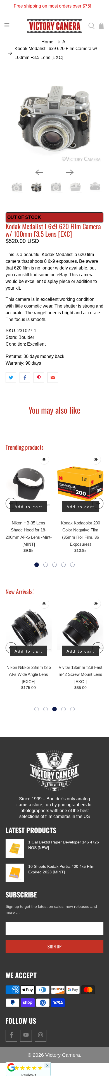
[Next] (70, 172)
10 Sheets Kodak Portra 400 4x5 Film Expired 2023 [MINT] (61, 869)
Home (47, 42)
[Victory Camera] (54, 26)
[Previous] (39, 172)
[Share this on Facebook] (25, 377)
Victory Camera (62, 1055)
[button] (36, 564)
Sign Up (54, 946)
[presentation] (11, 503)
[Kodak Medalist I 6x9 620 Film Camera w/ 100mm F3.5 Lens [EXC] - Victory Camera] (55, 118)
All (65, 42)
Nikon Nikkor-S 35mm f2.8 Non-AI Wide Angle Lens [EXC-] (80, 674)
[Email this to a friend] (53, 377)
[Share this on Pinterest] (39, 377)
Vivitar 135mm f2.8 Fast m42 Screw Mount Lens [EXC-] (29, 674)
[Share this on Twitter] (11, 377)
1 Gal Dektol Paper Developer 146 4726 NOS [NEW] (63, 845)
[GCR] (11, 1067)
